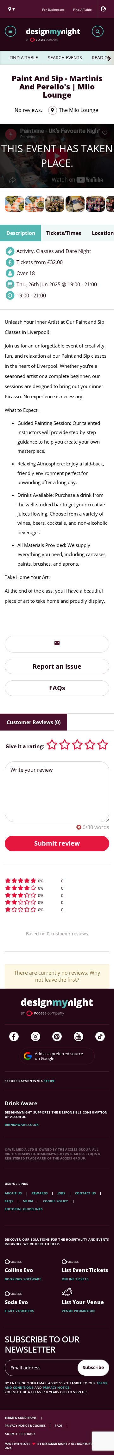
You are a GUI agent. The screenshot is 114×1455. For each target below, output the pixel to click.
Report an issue (57, 666)
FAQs (57, 688)
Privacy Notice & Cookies (25, 1426)
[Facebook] (14, 1036)
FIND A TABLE (24, 58)
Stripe (49, 1081)
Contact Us (85, 1193)
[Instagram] (35, 1036)
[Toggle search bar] (98, 31)
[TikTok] (100, 1036)
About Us (13, 1193)
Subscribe (93, 1367)
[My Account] (104, 9)
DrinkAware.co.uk (22, 1124)
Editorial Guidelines (24, 1209)
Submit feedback (20, 1434)
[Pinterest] (57, 1036)
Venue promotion (78, 1311)
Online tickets (75, 1279)
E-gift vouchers (19, 1311)
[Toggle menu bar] (10, 31)
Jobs (62, 1193)
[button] (57, 880)
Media (28, 1201)
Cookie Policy (56, 1201)
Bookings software (23, 1279)
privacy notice (56, 1387)
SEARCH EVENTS (65, 58)
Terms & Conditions (21, 1418)
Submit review (57, 843)
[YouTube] (78, 1036)
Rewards (40, 1193)
